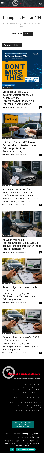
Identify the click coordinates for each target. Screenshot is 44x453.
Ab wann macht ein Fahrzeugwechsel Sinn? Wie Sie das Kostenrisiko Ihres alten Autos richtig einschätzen (21, 244)
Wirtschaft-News (8, 107)
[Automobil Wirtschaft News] (22, 373)
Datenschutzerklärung (25, 449)
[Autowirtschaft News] (22, 3)
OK (12, 449)
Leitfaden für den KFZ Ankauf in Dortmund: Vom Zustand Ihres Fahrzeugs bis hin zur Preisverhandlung (20, 147)
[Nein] (41, 445)
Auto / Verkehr (7, 88)
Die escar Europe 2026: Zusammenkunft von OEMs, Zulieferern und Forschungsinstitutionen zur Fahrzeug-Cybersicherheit (18, 97)
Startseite (28, 34)
